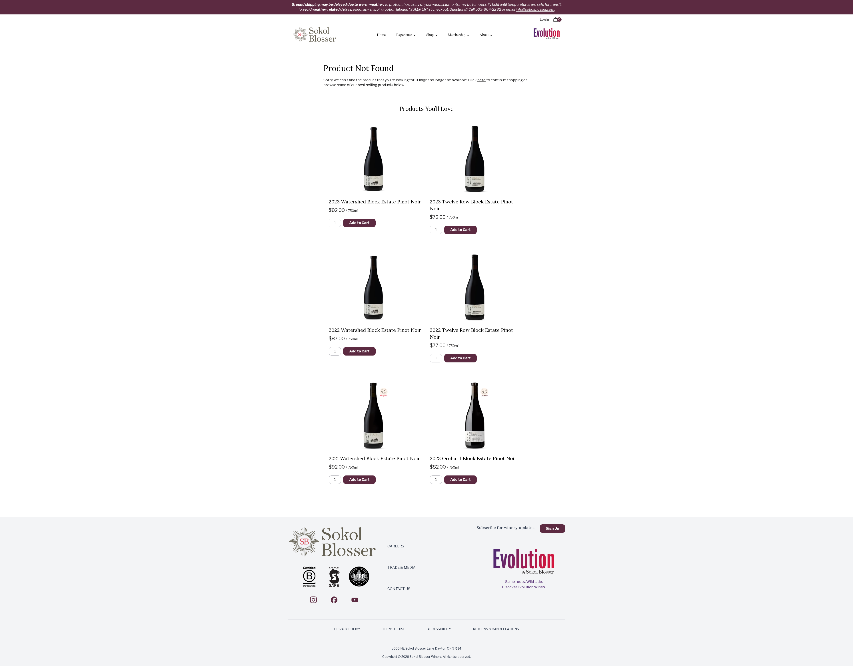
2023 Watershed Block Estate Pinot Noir (375, 202)
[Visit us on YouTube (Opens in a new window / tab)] (355, 600)
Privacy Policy (347, 629)
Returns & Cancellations (496, 629)
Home (381, 34)
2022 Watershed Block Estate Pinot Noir (375, 330)
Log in (544, 19)
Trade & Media (401, 567)
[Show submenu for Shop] (436, 35)
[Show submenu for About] (491, 35)
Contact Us (398, 589)
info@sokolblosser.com (535, 9)
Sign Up (552, 528)
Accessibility (439, 629)
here (481, 80)
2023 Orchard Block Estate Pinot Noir (473, 458)
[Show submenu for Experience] (414, 35)
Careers (395, 546)
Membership (456, 34)
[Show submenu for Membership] (468, 35)
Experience (404, 34)
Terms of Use (393, 629)
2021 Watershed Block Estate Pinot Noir (374, 458)
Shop (430, 34)
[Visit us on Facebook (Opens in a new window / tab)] (334, 600)
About (484, 34)
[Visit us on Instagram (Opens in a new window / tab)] (313, 600)
